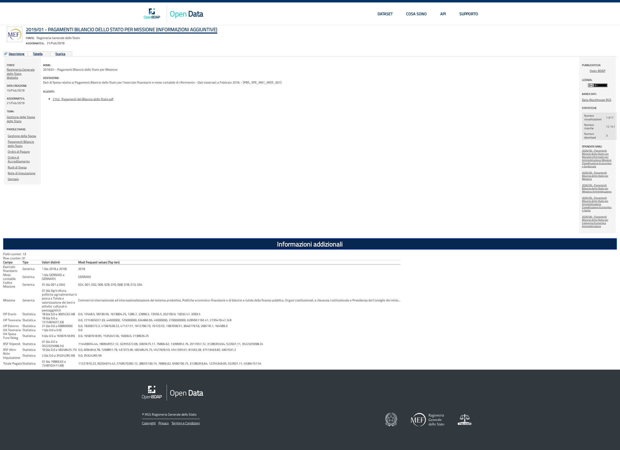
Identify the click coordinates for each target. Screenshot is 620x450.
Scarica (60, 54)
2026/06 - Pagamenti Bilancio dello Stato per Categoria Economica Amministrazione (595, 221)
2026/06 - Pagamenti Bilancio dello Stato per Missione (595, 176)
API (443, 14)
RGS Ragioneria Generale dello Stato (170, 414)
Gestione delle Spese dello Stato (21, 118)
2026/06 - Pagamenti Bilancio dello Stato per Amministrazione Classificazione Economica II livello (597, 204)
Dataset (385, 14)
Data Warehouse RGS (596, 99)
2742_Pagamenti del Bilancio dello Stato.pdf (83, 99)
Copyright (149, 423)
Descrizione (16, 54)
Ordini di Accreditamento (19, 159)
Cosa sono (416, 14)
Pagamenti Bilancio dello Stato (21, 143)
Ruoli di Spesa (17, 167)
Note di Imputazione (21, 173)
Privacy (163, 423)
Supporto (468, 14)
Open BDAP (597, 70)
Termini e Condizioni (185, 423)
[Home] (152, 13)
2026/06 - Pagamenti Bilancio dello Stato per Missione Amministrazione (597, 188)
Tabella (38, 54)
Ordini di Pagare (19, 151)
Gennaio (13, 178)
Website (12, 77)
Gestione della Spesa (22, 135)
